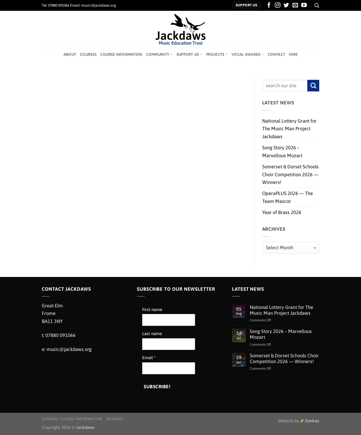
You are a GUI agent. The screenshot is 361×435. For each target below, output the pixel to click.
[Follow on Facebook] (269, 5)
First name (152, 309)
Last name (152, 333)
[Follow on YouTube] (304, 5)
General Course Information (72, 419)
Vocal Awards (246, 54)
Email (149, 357)
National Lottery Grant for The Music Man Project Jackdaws (289, 128)
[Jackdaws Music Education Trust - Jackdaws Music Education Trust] (180, 29)
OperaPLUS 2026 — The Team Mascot (287, 197)
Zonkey (311, 420)
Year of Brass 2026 (281, 212)
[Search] (316, 5)
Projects (215, 54)
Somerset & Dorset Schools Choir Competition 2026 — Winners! (290, 174)
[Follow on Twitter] (286, 5)
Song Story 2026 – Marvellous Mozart (282, 151)
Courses (88, 54)
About (69, 54)
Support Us (188, 54)
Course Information (121, 54)
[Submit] (313, 86)
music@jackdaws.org (69, 349)
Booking (114, 419)
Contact (276, 54)
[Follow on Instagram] (277, 5)
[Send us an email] (295, 5)
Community (157, 54)
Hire (293, 54)
